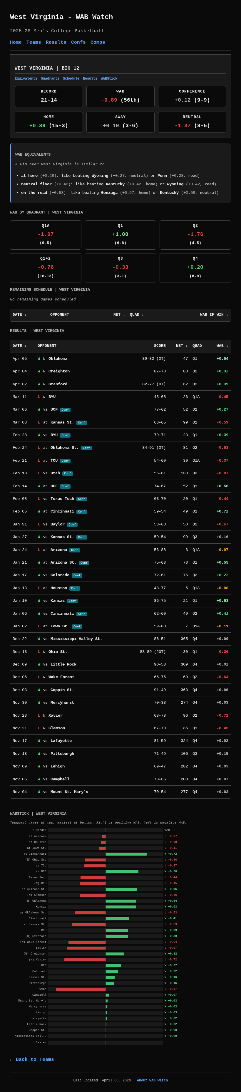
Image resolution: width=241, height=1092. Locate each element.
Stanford (57, 384)
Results (56, 42)
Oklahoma (57, 358)
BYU (52, 396)
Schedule (71, 79)
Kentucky (115, 184)
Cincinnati (62, 511)
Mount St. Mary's (69, 791)
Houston (59, 588)
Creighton (59, 371)
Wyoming (100, 175)
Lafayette (61, 740)
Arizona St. (63, 562)
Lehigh (58, 766)
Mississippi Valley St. (76, 638)
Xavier (55, 715)
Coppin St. (62, 690)
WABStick (109, 79)
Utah (55, 473)
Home (16, 42)
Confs (78, 42)
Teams (33, 42)
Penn (162, 175)
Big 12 (70, 68)
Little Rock (63, 664)
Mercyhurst (62, 702)
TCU (54, 460)
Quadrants (50, 79)
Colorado (60, 575)
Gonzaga (109, 192)
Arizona (59, 549)
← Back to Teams (32, 1059)
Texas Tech (62, 498)
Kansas (58, 600)
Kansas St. (62, 422)
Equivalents (26, 79)
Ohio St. (57, 651)
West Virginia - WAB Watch (61, 17)
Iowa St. (60, 626)
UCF (54, 409)
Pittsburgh (62, 753)
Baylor (58, 524)
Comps (98, 42)
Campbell (60, 779)
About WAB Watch (152, 1080)
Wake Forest (61, 677)
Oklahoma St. (65, 447)
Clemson (56, 728)
